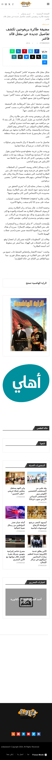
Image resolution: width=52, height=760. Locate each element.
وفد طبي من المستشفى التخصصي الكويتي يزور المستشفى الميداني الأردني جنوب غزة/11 (37, 493)
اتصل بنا (20, 754)
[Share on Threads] (32, 57)
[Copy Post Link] (38, 57)
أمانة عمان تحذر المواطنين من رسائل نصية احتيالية (16, 525)
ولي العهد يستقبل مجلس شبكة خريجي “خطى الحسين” (16, 491)
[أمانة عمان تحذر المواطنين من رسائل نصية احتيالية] (15, 512)
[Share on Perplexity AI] (14, 57)
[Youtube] (2, 4)
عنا (28, 754)
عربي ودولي (26, 14)
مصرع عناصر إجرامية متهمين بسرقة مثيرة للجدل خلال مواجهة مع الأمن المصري (15, 555)
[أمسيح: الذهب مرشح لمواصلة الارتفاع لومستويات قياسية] (37, 512)
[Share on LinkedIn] (18, 51)
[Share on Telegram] (44, 57)
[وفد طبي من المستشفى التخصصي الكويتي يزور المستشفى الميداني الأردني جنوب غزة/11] (37, 478)
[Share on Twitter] (30, 51)
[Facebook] (13, 4)
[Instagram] (6, 4)
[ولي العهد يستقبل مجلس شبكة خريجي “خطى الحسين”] (15, 478)
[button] (8, 602)
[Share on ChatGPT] (20, 57)
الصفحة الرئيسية (43, 14)
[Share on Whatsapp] (12, 51)
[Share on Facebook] (36, 51)
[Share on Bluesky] (26, 57)
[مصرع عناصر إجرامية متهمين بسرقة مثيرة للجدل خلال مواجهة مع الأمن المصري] (15, 541)
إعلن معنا (10, 754)
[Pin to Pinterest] (24, 51)
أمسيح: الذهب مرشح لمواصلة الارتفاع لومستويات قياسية (38, 525)
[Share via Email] (44, 62)
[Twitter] (9, 4)
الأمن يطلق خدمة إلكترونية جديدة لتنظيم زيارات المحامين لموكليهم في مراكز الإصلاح (37, 556)
